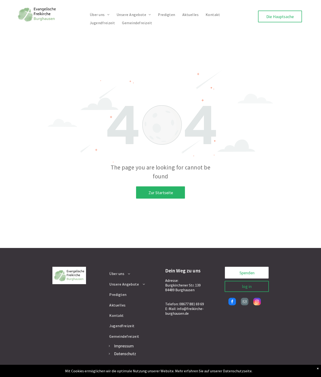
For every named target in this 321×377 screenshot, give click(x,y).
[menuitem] (99, 15)
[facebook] (232, 302)
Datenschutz (125, 353)
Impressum (124, 346)
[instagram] (257, 302)
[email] (244, 302)
